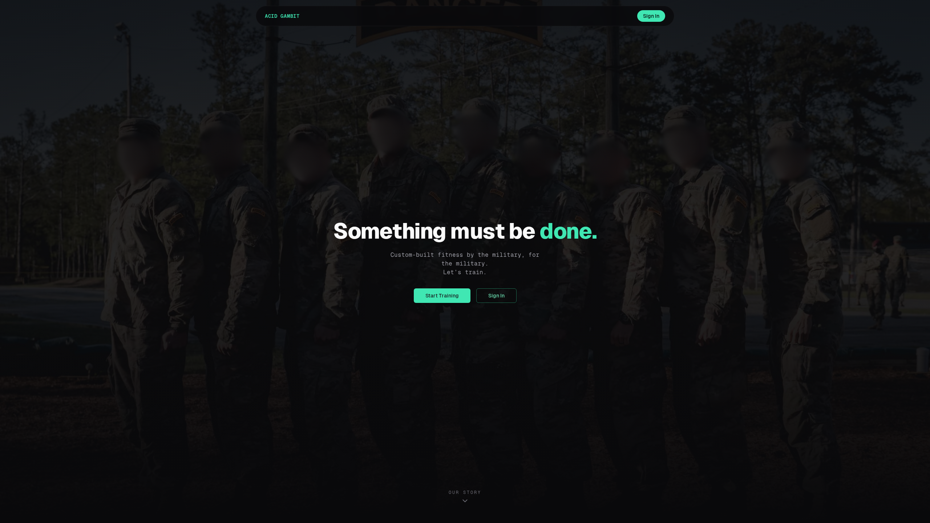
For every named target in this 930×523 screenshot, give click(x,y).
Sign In (651, 16)
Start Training (442, 296)
